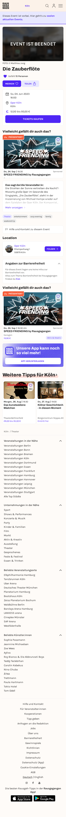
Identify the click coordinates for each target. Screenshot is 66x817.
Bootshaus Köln (13, 596)
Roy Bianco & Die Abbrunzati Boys (24, 656)
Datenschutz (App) (33, 762)
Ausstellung (11, 543)
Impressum (33, 752)
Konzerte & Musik (14, 518)
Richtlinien (33, 747)
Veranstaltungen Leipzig (18, 483)
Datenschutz (33, 757)
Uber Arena (10, 583)
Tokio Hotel (10, 686)
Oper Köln (16, 102)
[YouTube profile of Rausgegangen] (39, 782)
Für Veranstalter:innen (33, 708)
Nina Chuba (11, 669)
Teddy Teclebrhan (14, 661)
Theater (7, 216)
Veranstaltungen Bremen (18, 454)
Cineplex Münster (14, 617)
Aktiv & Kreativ (13, 539)
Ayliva (7, 652)
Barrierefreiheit (33, 738)
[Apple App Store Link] (21, 798)
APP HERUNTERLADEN (40, 362)
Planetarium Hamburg (17, 591)
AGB (33, 772)
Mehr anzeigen (14, 207)
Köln (6, 431)
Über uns (33, 733)
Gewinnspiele (33, 743)
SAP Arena (10, 621)
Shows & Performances (18, 514)
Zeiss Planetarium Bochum (20, 600)
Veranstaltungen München (19, 487)
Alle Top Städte (12, 496)
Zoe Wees (9, 648)
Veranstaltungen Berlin (17, 445)
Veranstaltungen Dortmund (20, 462)
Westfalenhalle (12, 625)
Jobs (33, 728)
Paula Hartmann (13, 682)
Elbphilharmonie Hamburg (19, 574)
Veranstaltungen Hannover (19, 479)
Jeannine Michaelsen (16, 644)
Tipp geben (33, 718)
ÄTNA (7, 673)
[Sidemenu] (60, 6)
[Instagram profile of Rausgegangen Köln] (26, 782)
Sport (7, 509)
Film (6, 531)
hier (18, 279)
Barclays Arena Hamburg (18, 608)
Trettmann (10, 677)
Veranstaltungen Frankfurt (19, 470)
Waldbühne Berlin (14, 604)
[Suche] (47, 6)
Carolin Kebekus (13, 665)
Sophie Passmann (14, 639)
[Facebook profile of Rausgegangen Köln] (33, 782)
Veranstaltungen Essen (17, 466)
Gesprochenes (12, 552)
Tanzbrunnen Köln (14, 579)
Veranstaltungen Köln (16, 458)
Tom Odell (9, 690)
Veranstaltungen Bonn (17, 449)
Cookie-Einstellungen (33, 767)
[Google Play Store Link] (44, 798)
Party (7, 522)
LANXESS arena (13, 612)
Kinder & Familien (14, 526)
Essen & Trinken (13, 560)
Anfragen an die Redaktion (33, 723)
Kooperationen (33, 713)
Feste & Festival (13, 556)
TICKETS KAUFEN (33, 119)
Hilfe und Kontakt (33, 703)
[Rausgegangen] (6, 6)
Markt (7, 535)
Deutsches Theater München (20, 587)
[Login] (53, 6)
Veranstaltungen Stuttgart (19, 492)
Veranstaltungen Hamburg (19, 475)
